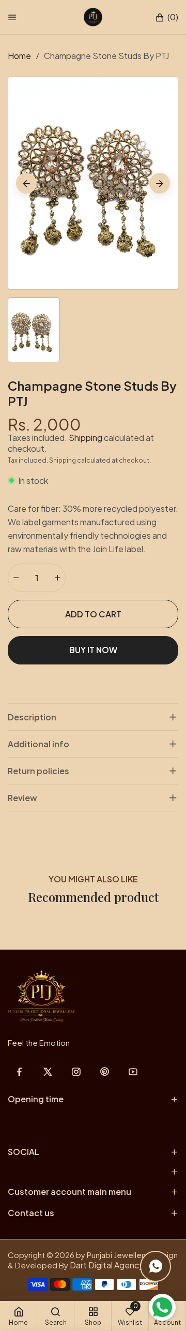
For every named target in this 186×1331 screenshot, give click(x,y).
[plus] (57, 577)
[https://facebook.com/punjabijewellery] (19, 1071)
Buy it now (93, 649)
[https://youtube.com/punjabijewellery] (133, 1071)
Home (19, 55)
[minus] (16, 577)
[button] (166, 17)
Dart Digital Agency (107, 1265)
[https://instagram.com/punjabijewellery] (76, 1071)
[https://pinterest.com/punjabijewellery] (104, 1071)
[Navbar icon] (12, 17)
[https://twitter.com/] (47, 1071)
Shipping (85, 437)
